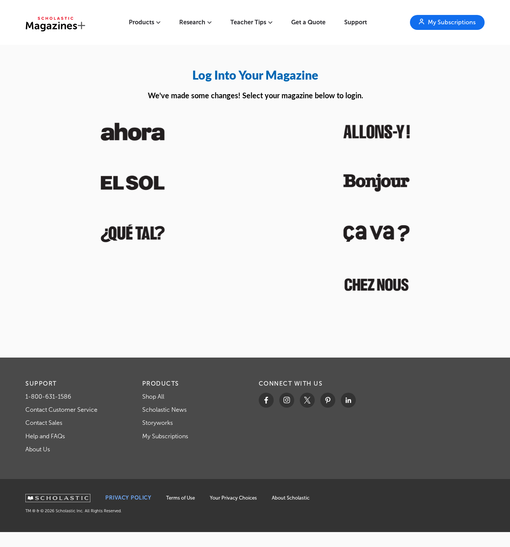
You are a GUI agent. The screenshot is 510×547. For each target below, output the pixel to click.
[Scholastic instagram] (286, 400)
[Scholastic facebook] (266, 400)
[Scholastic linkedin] (348, 400)
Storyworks (157, 423)
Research (192, 22)
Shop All (153, 396)
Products (141, 22)
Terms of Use (180, 498)
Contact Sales (43, 423)
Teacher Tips (248, 22)
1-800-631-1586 (48, 396)
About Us (37, 449)
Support (355, 22)
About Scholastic (291, 498)
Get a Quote (308, 22)
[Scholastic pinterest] (327, 400)
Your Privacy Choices (233, 498)
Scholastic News (164, 410)
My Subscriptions (165, 436)
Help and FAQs (45, 436)
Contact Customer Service (61, 410)
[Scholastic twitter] (307, 400)
